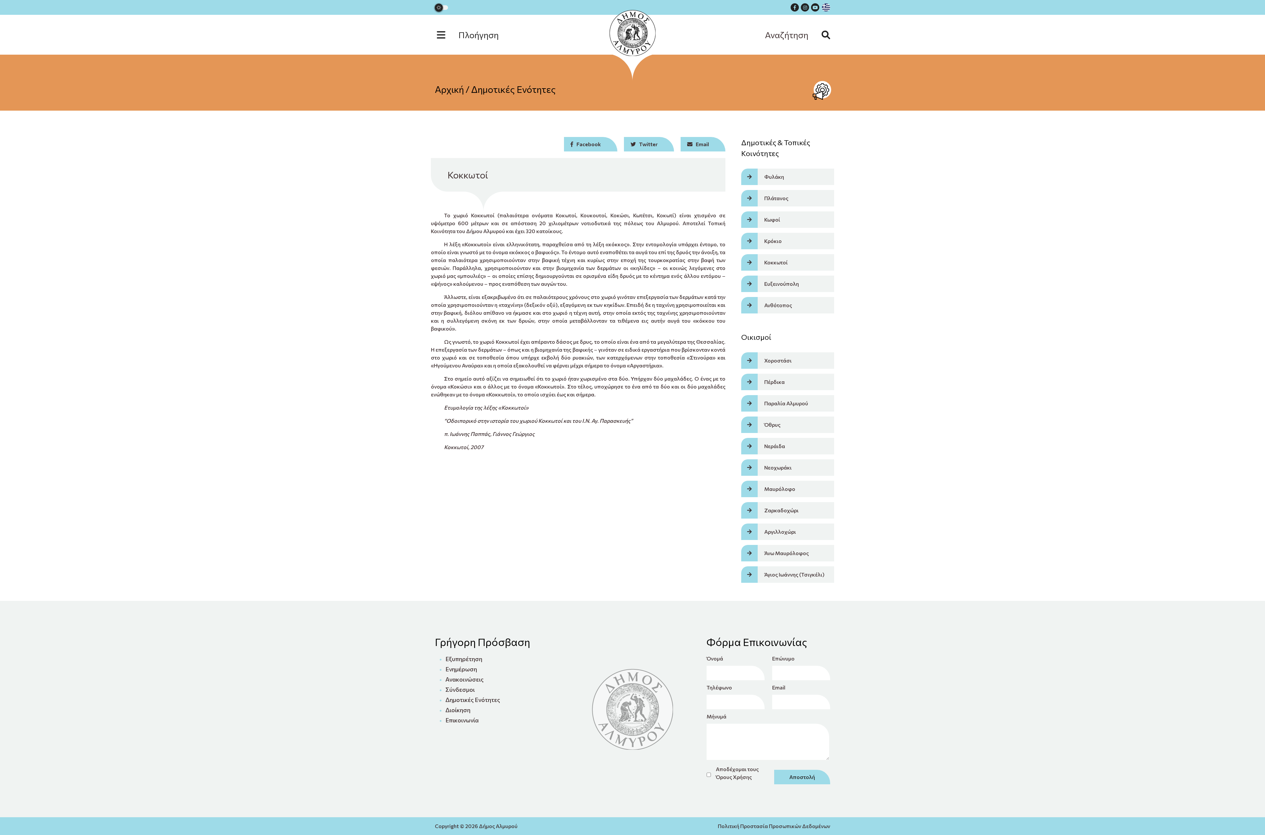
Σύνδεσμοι (460, 689)
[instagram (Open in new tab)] (805, 7)
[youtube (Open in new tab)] (815, 7)
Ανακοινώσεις (464, 679)
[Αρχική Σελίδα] (632, 33)
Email (778, 687)
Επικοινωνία (462, 720)
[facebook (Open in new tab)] (795, 7)
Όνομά (715, 658)
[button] (474, 34)
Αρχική (449, 89)
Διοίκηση (457, 710)
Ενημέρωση (461, 669)
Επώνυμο (783, 658)
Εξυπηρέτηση (463, 658)
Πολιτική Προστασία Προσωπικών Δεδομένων (774, 826)
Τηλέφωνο (719, 687)
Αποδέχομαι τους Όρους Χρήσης (737, 773)
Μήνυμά (716, 716)
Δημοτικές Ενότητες (513, 89)
